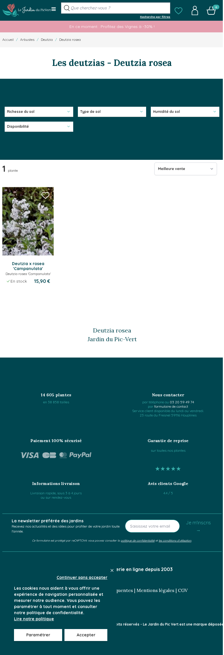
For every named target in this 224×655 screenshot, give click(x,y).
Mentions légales (155, 590)
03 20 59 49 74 (182, 402)
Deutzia (47, 39)
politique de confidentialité (138, 540)
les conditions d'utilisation (175, 540)
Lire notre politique (34, 618)
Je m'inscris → (198, 526)
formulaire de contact (171, 406)
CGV (183, 590)
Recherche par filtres (155, 16)
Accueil (8, 39)
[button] (178, 10)
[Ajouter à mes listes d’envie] (45, 195)
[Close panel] (112, 570)
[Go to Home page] (26, 10)
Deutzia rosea (70, 39)
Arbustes (27, 39)
